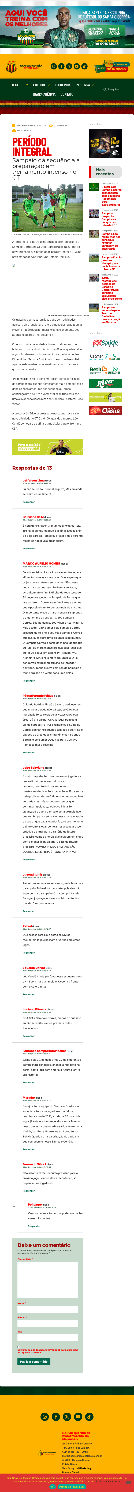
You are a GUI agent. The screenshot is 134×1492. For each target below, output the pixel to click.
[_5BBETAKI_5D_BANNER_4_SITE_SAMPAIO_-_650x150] (47, 457)
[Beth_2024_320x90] (105, 376)
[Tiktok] (84, 66)
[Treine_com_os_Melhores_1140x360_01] (67, 47)
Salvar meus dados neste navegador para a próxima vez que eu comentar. (47, 1351)
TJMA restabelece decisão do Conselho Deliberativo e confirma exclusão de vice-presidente (112, 288)
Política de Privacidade (108, 1481)
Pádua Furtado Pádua (38, 695)
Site (19, 1331)
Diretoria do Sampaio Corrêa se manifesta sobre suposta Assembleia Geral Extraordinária (112, 195)
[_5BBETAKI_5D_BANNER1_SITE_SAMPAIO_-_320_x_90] (105, 403)
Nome (21, 1303)
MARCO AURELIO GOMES (41, 563)
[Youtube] (77, 66)
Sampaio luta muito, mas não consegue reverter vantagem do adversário (111, 241)
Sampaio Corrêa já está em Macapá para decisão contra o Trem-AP (112, 263)
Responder (29, 501)
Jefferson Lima (34, 480)
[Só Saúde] (105, 349)
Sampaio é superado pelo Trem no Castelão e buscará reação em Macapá (111, 314)
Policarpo (35, 1204)
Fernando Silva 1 (34, 1164)
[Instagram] (54, 66)
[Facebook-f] (61, 66)
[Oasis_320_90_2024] (105, 417)
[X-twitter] (69, 66)
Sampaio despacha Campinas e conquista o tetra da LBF (109, 219)
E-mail (22, 1317)
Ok (52, 1486)
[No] (128, 1482)
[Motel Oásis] (105, 157)
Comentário (25, 1259)
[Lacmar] (105, 363)
